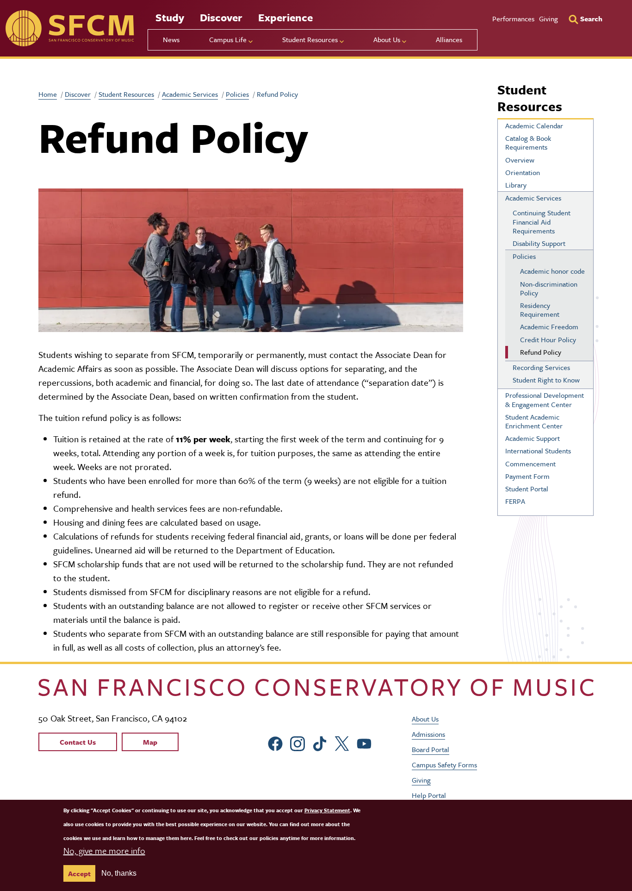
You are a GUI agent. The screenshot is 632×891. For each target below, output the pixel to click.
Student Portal (526, 488)
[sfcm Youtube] (364, 742)
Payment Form (527, 476)
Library (516, 185)
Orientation (522, 172)
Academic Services (190, 94)
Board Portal (430, 749)
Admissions (428, 734)
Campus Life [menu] (228, 39)
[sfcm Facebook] (275, 742)
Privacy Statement (327, 810)
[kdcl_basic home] (316, 687)
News (171, 39)
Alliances (449, 39)
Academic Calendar (534, 125)
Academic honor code (552, 271)
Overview (519, 160)
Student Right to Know (546, 380)
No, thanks (118, 873)
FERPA (515, 501)
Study (169, 17)
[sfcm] (70, 28)
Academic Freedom (549, 326)
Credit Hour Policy (548, 339)
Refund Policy (540, 352)
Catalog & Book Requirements (528, 142)
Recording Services (541, 367)
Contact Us (78, 742)
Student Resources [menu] (310, 39)
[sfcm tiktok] (319, 742)
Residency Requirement (539, 309)
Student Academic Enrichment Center (534, 421)
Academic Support (532, 438)
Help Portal (429, 795)
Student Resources (126, 94)
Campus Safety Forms (444, 764)
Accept (79, 873)
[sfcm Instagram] (297, 742)
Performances (513, 18)
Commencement (530, 463)
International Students (538, 451)
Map (150, 742)
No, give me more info (104, 850)
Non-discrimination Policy (548, 288)
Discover (221, 17)
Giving (548, 18)
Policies (237, 94)
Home (47, 94)
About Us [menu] (386, 39)
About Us (425, 719)
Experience (285, 17)
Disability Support (539, 243)
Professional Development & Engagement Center (544, 399)
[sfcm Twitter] (342, 742)
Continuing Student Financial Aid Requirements (541, 221)
